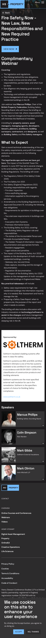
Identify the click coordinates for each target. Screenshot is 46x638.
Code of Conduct (9, 583)
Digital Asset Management (13, 534)
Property (5, 538)
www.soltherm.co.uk (12, 397)
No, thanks (33, 631)
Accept (18, 631)
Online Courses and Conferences (16, 513)
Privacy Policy (7, 564)
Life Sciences (7, 551)
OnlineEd (5, 542)
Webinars (5, 517)
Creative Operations (10, 547)
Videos (4, 521)
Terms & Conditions (10, 573)
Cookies (5, 568)
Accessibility (7, 578)
